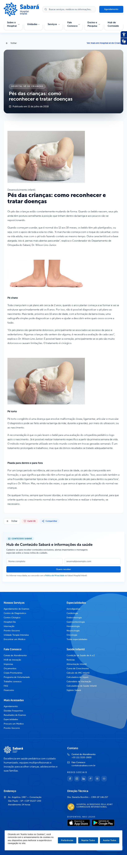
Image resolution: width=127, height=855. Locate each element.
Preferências (67, 840)
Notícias (71, 659)
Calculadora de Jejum (77, 677)
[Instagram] (77, 778)
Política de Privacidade (54, 576)
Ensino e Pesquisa (92, 24)
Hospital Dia (10, 622)
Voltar (14, 43)
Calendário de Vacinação (79, 681)
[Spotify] (97, 778)
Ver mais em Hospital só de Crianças (105, 43)
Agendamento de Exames (16, 609)
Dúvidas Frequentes (13, 710)
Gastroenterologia (76, 622)
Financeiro (9, 690)
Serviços (52, 24)
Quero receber (63, 569)
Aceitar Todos (109, 840)
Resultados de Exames (15, 715)
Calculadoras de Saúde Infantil (82, 686)
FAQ (6, 686)
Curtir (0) (31, 521)
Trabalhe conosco (13, 681)
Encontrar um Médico (14, 639)
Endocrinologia (74, 617)
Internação (9, 626)
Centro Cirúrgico (12, 617)
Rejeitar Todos (88, 840)
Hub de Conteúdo (113, 24)
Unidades (32, 24)
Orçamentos (10, 668)
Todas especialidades (77, 639)
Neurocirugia (73, 630)
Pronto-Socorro (12, 630)
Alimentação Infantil (77, 664)
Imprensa (8, 664)
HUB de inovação (12, 659)
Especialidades (11, 719)
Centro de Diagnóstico (15, 613)
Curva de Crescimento (78, 668)
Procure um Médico (14, 723)
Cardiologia (72, 613)
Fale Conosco (72, 24)
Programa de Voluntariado (17, 677)
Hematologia (73, 626)
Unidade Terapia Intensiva (16, 635)
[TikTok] (90, 778)
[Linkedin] (83, 778)
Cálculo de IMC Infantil (78, 673)
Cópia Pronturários (13, 673)
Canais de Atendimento (15, 655)
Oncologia (72, 635)
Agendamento (111, 9)
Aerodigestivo (73, 609)
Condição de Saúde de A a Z (81, 655)
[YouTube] (104, 778)
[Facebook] (70, 778)
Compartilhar (51, 521)
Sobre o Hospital (12, 24)
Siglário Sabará (74, 690)
